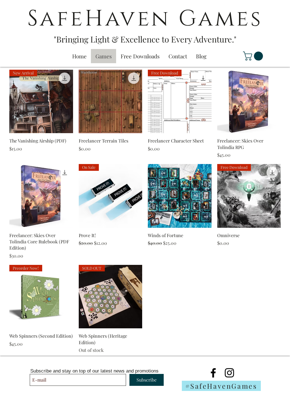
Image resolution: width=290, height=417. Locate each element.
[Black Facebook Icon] (213, 373)
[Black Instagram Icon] (229, 373)
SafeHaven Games (145, 19)
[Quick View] (110, 101)
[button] (254, 56)
